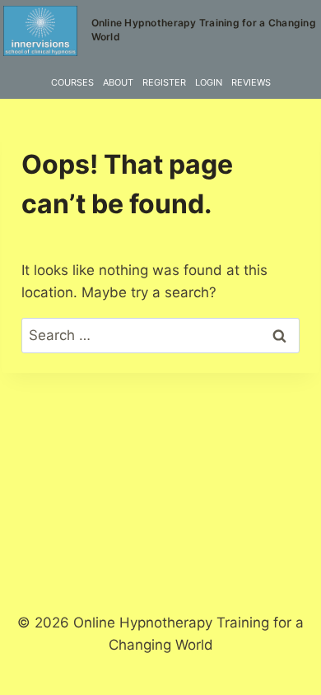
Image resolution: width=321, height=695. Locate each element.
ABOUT (118, 82)
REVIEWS (251, 82)
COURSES (72, 82)
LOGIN (208, 82)
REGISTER (164, 82)
